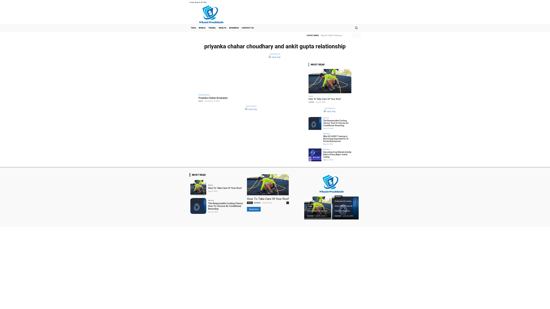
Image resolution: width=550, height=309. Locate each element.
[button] (356, 28)
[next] (358, 35)
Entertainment (204, 95)
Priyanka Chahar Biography (213, 97)
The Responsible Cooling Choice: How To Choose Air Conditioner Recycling (336, 123)
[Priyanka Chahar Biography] (224, 77)
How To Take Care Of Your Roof (325, 99)
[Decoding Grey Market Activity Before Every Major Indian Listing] (315, 154)
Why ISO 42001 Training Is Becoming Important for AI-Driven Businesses (336, 138)
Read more (254, 209)
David (201, 101)
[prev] (354, 35)
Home (311, 96)
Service (326, 118)
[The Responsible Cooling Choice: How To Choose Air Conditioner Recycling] (315, 123)
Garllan (311, 102)
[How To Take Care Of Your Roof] (330, 81)
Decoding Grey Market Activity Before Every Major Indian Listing (337, 154)
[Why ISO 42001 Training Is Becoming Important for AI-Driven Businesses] (315, 139)
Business (326, 133)
